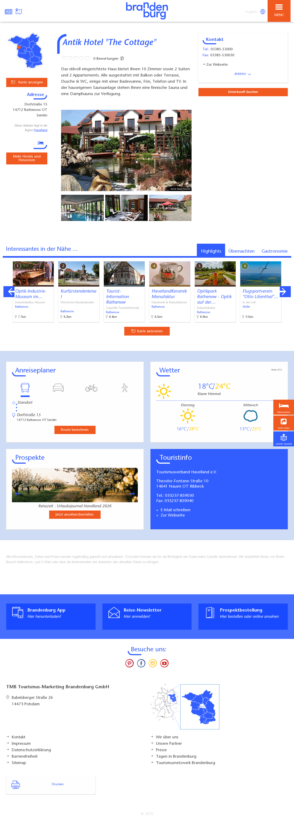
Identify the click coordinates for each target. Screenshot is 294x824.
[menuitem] (252, 12)
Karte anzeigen (30, 82)
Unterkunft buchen (243, 92)
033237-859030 (179, 496)
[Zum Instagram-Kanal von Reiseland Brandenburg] (152, 664)
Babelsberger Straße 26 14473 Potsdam (32, 701)
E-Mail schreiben (174, 510)
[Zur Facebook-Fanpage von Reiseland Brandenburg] (141, 664)
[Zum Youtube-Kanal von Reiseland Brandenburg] (164, 664)
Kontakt (18, 737)
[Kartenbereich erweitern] (287, 258)
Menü (279, 15)
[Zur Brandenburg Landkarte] (184, 709)
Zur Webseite (172, 516)
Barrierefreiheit (24, 757)
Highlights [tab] (211, 251)
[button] (283, 423)
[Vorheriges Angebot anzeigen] (8, 291)
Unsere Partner (169, 744)
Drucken (58, 784)
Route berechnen (74, 430)
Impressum (21, 744)
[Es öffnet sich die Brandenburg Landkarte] (19, 11)
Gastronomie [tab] (275, 251)
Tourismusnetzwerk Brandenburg (185, 763)
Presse (161, 750)
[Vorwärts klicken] (134, 493)
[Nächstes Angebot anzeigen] (285, 291)
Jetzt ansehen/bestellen (74, 514)
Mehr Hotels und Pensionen (27, 158)
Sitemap (19, 763)
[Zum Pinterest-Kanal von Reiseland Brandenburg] (129, 664)
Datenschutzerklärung (31, 750)
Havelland (40, 130)
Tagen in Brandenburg (176, 757)
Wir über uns (167, 737)
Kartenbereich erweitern (265, 258)
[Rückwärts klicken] (15, 493)
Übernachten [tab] (241, 251)
